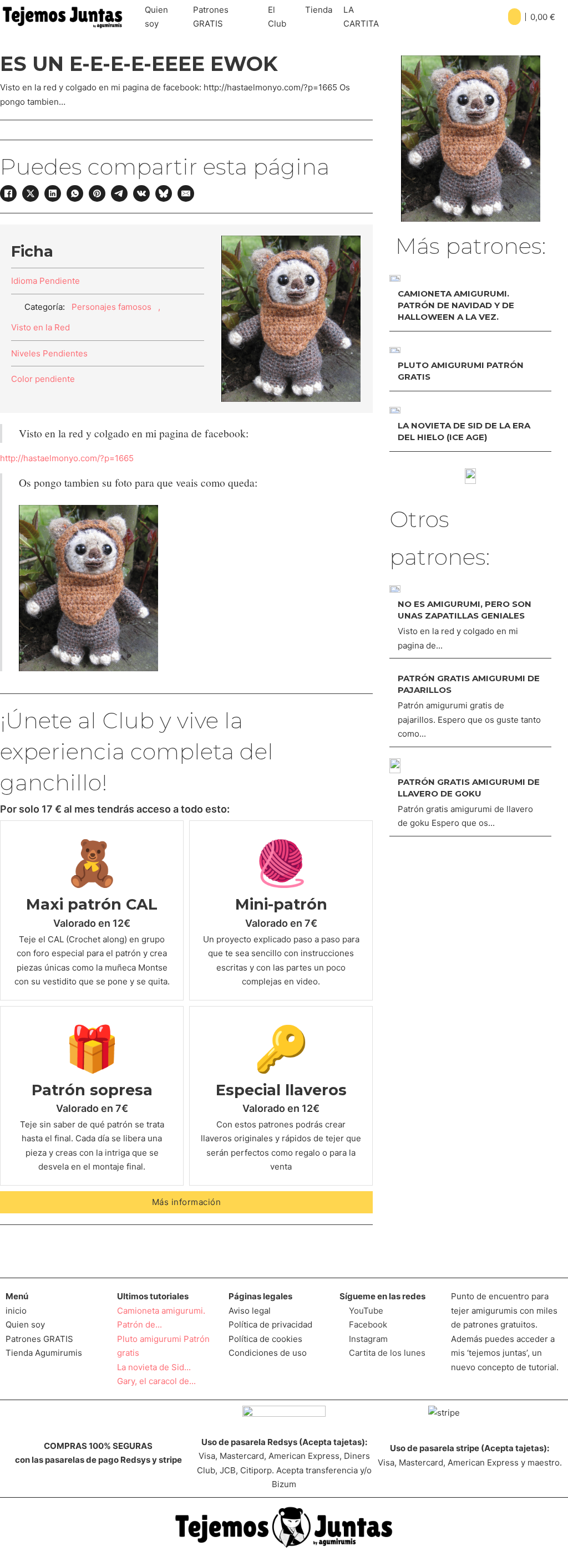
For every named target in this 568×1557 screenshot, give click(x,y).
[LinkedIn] (52, 193)
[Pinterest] (97, 193)
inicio (16, 1310)
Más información (186, 1202)
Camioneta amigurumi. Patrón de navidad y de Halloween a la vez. (456, 305)
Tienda (318, 9)
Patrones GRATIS (211, 16)
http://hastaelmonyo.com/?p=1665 (67, 458)
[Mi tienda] (470, 476)
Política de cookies (265, 1339)
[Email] (186, 193)
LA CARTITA (361, 16)
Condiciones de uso (268, 1352)
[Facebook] (8, 193)
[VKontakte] (141, 193)
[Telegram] (119, 193)
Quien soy (156, 16)
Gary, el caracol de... (156, 1381)
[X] (30, 193)
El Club (277, 16)
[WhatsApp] (75, 193)
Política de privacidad (270, 1324)
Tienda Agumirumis (44, 1352)
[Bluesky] (163, 193)
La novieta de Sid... (154, 1367)
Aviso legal (250, 1310)
